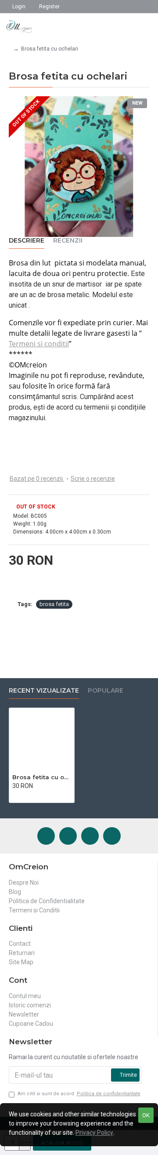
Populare (105, 690)
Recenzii (68, 240)
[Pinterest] (90, 836)
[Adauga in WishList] (24, 795)
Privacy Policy (94, 1132)
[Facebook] (46, 836)
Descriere (26, 240)
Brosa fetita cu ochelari (41, 777)
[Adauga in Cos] (14, 795)
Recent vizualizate (44, 690)
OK (146, 1115)
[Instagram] (68, 836)
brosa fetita (54, 604)
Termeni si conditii (39, 344)
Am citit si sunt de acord (79, 1094)
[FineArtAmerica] (112, 836)
